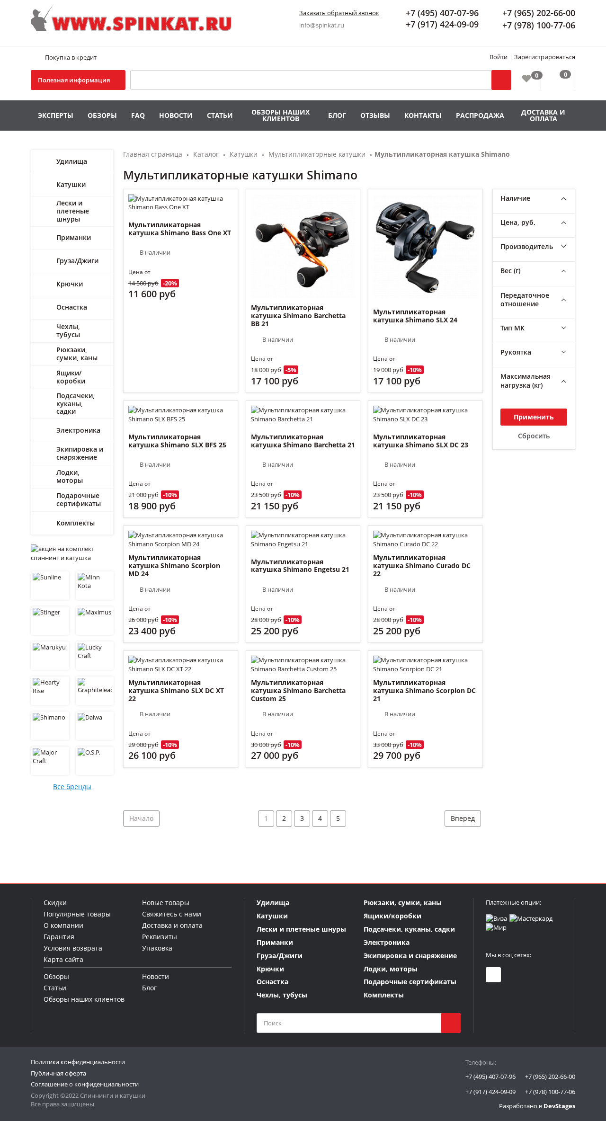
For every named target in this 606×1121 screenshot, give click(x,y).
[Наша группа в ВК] (493, 974)
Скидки (55, 902)
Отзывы (375, 115)
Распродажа (480, 115)
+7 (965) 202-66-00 (550, 1076)
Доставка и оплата (543, 115)
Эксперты (55, 115)
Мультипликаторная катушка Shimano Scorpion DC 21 (424, 691)
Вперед (463, 818)
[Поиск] (501, 80)
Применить (534, 416)
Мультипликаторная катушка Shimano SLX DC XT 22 (176, 691)
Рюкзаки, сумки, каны (77, 353)
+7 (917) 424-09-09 (490, 1091)
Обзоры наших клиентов (280, 115)
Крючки (69, 283)
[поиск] (451, 1023)
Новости (176, 115)
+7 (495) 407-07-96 (490, 1076)
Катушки (71, 184)
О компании (63, 925)
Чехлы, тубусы (68, 330)
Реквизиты (159, 936)
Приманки (73, 237)
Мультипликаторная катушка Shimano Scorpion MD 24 (174, 566)
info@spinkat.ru (321, 25)
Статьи (220, 115)
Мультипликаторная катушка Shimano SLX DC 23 (420, 440)
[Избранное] (526, 78)
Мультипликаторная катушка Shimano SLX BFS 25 (177, 440)
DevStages (559, 1106)
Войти (499, 57)
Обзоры (102, 115)
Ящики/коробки (70, 376)
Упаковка (157, 947)
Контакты (423, 115)
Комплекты (75, 522)
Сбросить (534, 435)
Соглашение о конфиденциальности (85, 1084)
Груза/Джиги (77, 260)
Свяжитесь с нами (171, 913)
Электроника (78, 430)
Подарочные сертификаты (78, 499)
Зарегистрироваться (544, 57)
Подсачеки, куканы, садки (75, 403)
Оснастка (71, 306)
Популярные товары (77, 913)
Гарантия (59, 936)
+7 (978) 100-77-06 (550, 1091)
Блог (337, 115)
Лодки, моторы (69, 476)
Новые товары (165, 902)
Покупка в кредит (71, 57)
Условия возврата (73, 947)
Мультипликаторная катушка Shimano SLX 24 (415, 315)
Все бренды (72, 786)
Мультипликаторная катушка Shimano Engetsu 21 (300, 565)
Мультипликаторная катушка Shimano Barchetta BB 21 (298, 316)
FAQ (138, 115)
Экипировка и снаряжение (79, 453)
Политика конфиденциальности (78, 1062)
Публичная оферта (58, 1073)
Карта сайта (63, 959)
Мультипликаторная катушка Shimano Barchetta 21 (303, 440)
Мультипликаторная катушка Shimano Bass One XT (179, 228)
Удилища (71, 161)
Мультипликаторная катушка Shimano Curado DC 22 (422, 566)
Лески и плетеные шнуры (72, 210)
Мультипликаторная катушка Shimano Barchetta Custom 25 (298, 691)
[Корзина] (558, 80)
